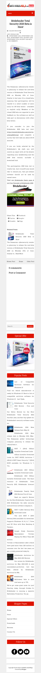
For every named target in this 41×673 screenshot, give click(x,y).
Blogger (23, 669)
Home (21, 261)
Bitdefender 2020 (15, 36)
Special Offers (12, 619)
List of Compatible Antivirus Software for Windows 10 (24, 384)
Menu (10, 13)
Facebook (21, 215)
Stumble (12, 221)
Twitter (12, 218)
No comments (13, 41)
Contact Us (11, 632)
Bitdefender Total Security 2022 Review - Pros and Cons (24, 406)
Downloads (11, 623)
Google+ (21, 218)
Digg (21, 221)
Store (9, 614)
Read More (19, 254)
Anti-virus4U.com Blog (25, 667)
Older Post (30, 261)
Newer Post (11, 261)
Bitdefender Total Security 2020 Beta (19, 39)
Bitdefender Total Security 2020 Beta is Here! (20, 24)
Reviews (10, 627)
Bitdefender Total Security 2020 (22, 37)
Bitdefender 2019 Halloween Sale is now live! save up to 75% (24, 579)
